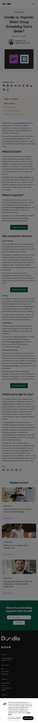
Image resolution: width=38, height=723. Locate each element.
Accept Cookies (28, 718)
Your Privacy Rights (14, 718)
